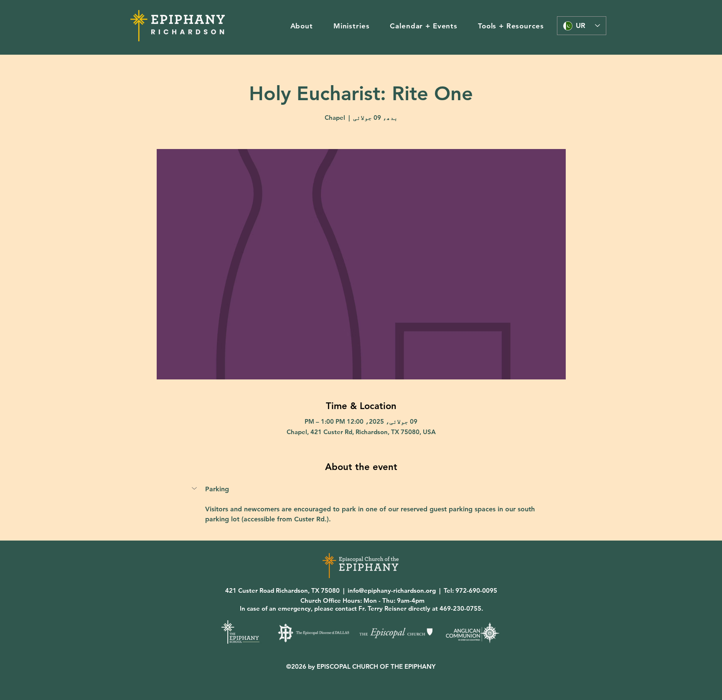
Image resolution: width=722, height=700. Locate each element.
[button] (301, 26)
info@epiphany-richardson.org (392, 590)
